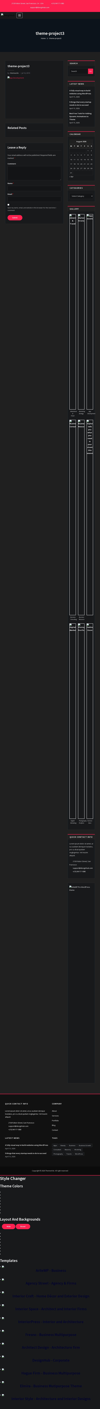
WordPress (79, 1154)
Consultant (57, 1150)
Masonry (68, 1150)
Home (43, 38)
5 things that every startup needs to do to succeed (25, 1153)
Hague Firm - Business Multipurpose (50, 1373)
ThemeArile (49, 1171)
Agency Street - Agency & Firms (51, 1283)
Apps (55, 1145)
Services (55, 1116)
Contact (55, 1130)
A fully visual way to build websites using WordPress (26, 1145)
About (54, 1111)
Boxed (22, 1226)
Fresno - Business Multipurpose (50, 1334)
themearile (13, 73)
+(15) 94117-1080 (57, 3)
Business (72, 1145)
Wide (9, 1226)
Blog (53, 1125)
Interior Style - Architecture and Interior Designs (50, 1398)
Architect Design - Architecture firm (51, 1347)
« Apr (71, 176)
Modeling (77, 1150)
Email (10, 194)
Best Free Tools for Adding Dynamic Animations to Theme (80, 116)
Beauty (63, 1145)
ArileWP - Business (51, 1270)
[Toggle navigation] (20, 15)
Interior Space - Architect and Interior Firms (51, 1308)
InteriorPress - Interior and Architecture (51, 1321)
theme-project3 (55, 38)
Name (11, 183)
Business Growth (85, 1145)
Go (90, 71)
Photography (58, 1154)
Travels (68, 1154)
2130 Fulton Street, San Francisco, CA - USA (27, 3)
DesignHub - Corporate (51, 1360)
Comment (12, 164)
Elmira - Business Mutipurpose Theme (51, 1386)
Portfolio (55, 1120)
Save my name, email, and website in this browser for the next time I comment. (32, 209)
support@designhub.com (39, 7)
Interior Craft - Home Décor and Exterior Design (50, 1296)
